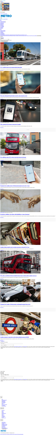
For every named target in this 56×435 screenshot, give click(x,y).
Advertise (9, 35)
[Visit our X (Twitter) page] (2, 373)
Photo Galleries (4, 413)
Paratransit (1, 27)
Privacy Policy (29, 35)
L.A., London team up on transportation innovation (11, 67)
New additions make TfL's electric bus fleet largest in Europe (13, 157)
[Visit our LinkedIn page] (1, 373)
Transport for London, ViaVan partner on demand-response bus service (15, 304)
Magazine (3, 410)
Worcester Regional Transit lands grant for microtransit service (13, 95)
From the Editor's (2, 212)
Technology (1, 32)
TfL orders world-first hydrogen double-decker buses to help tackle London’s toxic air (18, 275)
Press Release (22, 35)
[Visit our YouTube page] (3, 373)
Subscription (2, 35)
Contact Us (25, 35)
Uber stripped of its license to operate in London (10, 124)
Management (2, 23)
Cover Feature (3, 0)
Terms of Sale (9, 434)
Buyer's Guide (4, 417)
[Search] (8, 39)
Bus (0, 19)
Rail (0, 29)
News (6, 0)
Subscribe (1, 13)
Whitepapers (3, 416)
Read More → (2, 70)
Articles (8, 0)
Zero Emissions (2, 33)
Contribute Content (18, 35)
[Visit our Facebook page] (0, 373)
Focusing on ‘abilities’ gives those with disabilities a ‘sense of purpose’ (15, 214)
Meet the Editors (6, 35)
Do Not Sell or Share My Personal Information (17, 434)
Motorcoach (1, 24)
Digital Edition (5, 13)
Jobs (2, 414)
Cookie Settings (39, 35)
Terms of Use (6, 434)
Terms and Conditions (34, 35)
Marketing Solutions (13, 35)
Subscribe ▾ (2, 2)
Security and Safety (2, 30)
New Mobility (2, 26)
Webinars (3, 415)
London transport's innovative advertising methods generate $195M (14, 337)
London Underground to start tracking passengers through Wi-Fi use (14, 247)
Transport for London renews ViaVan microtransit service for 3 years (15, 185)
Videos (3, 412)
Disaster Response (2, 21)
